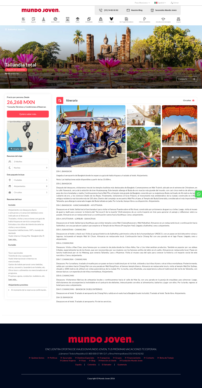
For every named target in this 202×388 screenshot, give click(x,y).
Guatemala (122, 364)
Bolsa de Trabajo (166, 358)
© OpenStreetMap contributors (19, 121)
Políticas (53, 358)
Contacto (150, 358)
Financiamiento (134, 358)
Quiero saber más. (27, 114)
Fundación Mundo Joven (131, 360)
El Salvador (106, 364)
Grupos (118, 358)
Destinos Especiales (85, 358)
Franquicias (104, 358)
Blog (93, 360)
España (78, 364)
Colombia (92, 364)
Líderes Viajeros (69, 360)
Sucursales (67, 358)
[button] (30, 145)
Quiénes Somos (37, 358)
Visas (83, 360)
